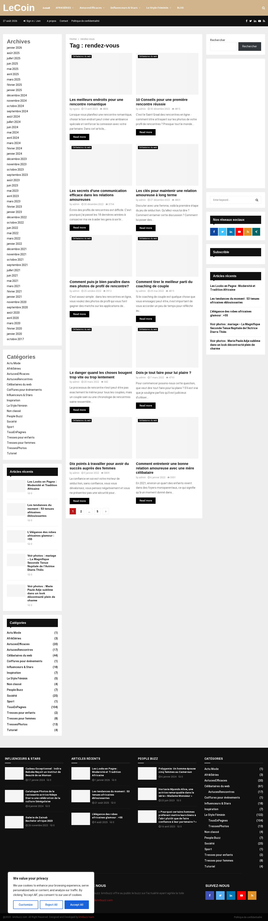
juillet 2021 (13, 270)
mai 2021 (12, 280)
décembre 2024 (17, 95)
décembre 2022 (17, 217)
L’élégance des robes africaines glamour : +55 (41, 535)
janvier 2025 (14, 90)
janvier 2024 (14, 153)
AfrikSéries (63, 7)
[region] (51, 892)
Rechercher (217, 40)
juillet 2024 (13, 121)
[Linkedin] (231, 895)
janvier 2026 (14, 47)
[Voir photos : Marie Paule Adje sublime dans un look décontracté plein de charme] (16, 590)
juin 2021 (12, 275)
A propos (51, 21)
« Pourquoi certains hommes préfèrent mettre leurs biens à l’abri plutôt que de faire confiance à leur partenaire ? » (178, 816)
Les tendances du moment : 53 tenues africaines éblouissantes (110, 795)
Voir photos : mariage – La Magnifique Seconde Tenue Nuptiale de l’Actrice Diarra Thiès (41, 562)
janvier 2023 (14, 212)
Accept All (76, 904)
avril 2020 (13, 317)
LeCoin (19, 8)
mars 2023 (13, 201)
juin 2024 (12, 127)
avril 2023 (13, 196)
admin (142, 109)
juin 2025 (12, 63)
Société (12, 421)
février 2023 (14, 206)
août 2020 (13, 312)
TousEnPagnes (16, 432)
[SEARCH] (257, 200)
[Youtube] (241, 895)
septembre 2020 (17, 307)
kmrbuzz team (86, 917)
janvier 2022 (14, 243)
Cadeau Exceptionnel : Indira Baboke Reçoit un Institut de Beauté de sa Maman (43, 772)
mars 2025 (13, 79)
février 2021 (14, 291)
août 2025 (13, 53)
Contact (64, 21)
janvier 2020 (14, 333)
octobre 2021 (15, 259)
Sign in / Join (33, 21)
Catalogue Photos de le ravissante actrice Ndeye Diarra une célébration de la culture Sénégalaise (43, 796)
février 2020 (14, 328)
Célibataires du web (82, 56)
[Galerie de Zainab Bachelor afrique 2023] (14, 822)
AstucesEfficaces (18, 373)
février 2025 (14, 84)
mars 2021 (13, 286)
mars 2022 (13, 238)
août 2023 (13, 180)
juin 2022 (12, 227)
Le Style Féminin (17, 405)
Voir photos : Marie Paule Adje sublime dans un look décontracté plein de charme (41, 593)
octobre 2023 (15, 169)
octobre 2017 (15, 339)
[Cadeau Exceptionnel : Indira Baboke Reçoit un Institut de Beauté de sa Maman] (14, 773)
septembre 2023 (17, 174)
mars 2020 (13, 323)
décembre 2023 (17, 159)
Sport (10, 426)
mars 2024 (13, 143)
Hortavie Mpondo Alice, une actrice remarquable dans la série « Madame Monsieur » (176, 792)
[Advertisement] (235, 123)
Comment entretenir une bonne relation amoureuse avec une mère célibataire (165, 468)
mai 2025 (12, 68)
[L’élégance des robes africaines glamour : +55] (16, 536)
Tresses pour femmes (21, 442)
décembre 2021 (17, 249)
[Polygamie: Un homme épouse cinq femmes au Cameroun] (147, 773)
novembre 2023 (16, 164)
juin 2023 (12, 185)
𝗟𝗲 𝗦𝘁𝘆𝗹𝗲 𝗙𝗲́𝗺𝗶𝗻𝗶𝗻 (157, 7)
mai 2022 (12, 233)
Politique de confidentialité (85, 21)
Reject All (51, 904)
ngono (76, 109)
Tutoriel (12, 453)
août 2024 (13, 116)
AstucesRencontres (20, 379)
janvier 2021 (14, 296)
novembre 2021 (16, 254)
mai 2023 (12, 190)
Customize (26, 904)
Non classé (14, 411)
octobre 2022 (15, 222)
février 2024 (14, 148)
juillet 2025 (13, 58)
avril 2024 (13, 137)
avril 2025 (13, 74)
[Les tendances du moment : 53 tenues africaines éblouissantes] (16, 509)
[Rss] (252, 895)
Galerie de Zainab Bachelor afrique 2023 (39, 819)
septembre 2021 (17, 265)
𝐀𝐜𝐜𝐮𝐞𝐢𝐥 (46, 7)
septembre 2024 (17, 111)
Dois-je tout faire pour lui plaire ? (163, 373)
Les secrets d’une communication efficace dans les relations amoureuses (98, 195)
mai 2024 (12, 132)
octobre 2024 (15, 106)
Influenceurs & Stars (20, 395)
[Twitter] (220, 895)
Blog (180, 7)
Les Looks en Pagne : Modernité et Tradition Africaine (42, 485)
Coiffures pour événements (24, 389)
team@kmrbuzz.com (99, 900)
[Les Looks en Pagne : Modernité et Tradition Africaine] (16, 486)
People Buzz (15, 416)
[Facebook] (209, 895)
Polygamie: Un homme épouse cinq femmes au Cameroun (177, 770)
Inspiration (13, 400)
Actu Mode (14, 363)
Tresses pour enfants (21, 437)
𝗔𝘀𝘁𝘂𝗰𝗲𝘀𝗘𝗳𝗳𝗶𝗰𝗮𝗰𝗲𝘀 (91, 7)
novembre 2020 (16, 302)
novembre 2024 (16, 100)
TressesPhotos (17, 448)
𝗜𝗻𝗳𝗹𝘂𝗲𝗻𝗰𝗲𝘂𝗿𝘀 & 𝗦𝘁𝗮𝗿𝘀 (124, 7)
